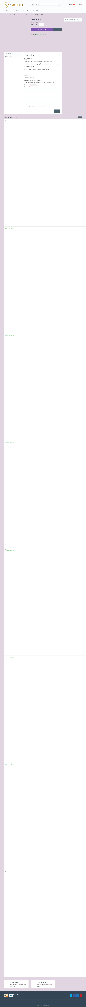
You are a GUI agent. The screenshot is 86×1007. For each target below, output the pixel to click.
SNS (37, 34)
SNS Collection (29, 15)
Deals (72, 1)
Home (68, 1)
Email (25, 100)
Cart (80, 4)
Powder (22, 15)
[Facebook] (74, 995)
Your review (27, 87)
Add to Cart (42, 29)
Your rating (27, 85)
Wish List (71, 4)
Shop (11, 10)
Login (81, 1)
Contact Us (76, 1)
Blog (24, 10)
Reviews (8, 56)
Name (25, 95)
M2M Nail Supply (39, 1005)
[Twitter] (77, 995)
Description (8, 53)
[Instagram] (71, 995)
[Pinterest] (81, 995)
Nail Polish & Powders (13, 15)
